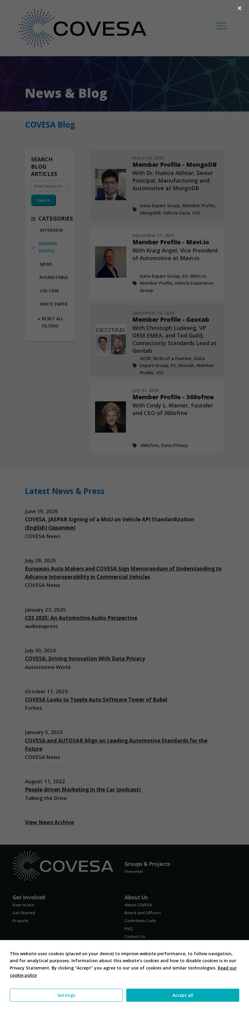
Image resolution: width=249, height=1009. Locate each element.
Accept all (182, 995)
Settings (66, 995)
